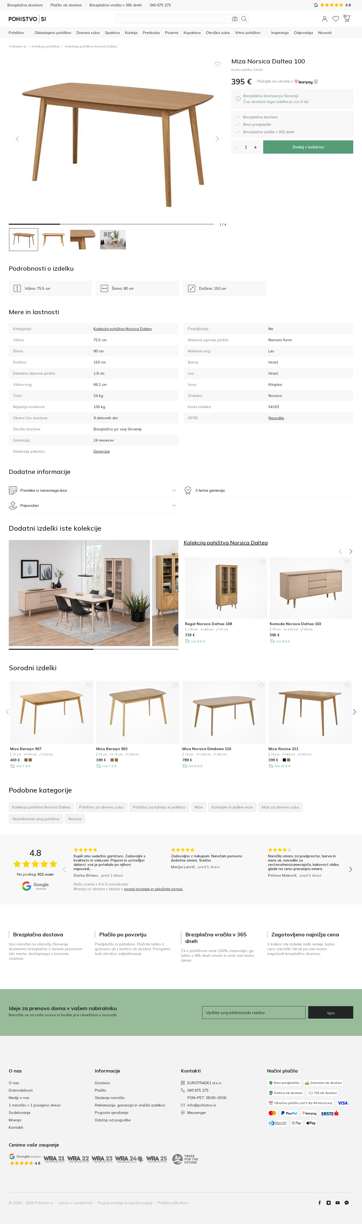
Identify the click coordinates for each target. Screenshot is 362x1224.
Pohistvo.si (17, 46)
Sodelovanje (19, 1112)
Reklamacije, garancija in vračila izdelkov (130, 1105)
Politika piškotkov (173, 1202)
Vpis (331, 1013)
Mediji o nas (19, 1097)
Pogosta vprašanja (111, 1112)
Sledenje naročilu (110, 1097)
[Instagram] (330, 1202)
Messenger (196, 1112)
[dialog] (276, 98)
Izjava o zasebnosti (75, 1202)
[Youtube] (339, 1202)
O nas (14, 1082)
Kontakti (16, 1127)
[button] (324, 18)
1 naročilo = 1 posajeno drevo (35, 1105)
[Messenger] (348, 1202)
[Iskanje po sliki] (234, 18)
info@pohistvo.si (201, 1105)
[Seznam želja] (336, 19)
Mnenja (15, 1120)
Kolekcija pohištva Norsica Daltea (91, 46)
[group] (110, 863)
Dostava (102, 1082)
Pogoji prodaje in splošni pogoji (125, 1202)
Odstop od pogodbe (113, 1120)
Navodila (276, 418)
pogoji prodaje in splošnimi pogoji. (153, 888)
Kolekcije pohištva (46, 46)
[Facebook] (321, 1202)
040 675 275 (198, 1090)
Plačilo (100, 1090)
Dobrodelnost (21, 1090)
